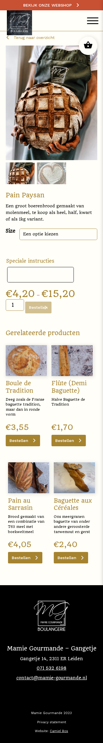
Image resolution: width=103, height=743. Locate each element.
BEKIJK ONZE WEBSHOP (47, 5)
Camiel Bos (59, 731)
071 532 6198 (51, 668)
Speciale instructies (30, 261)
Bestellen (18, 440)
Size (10, 231)
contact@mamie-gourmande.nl (51, 678)
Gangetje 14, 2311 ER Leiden (51, 658)
